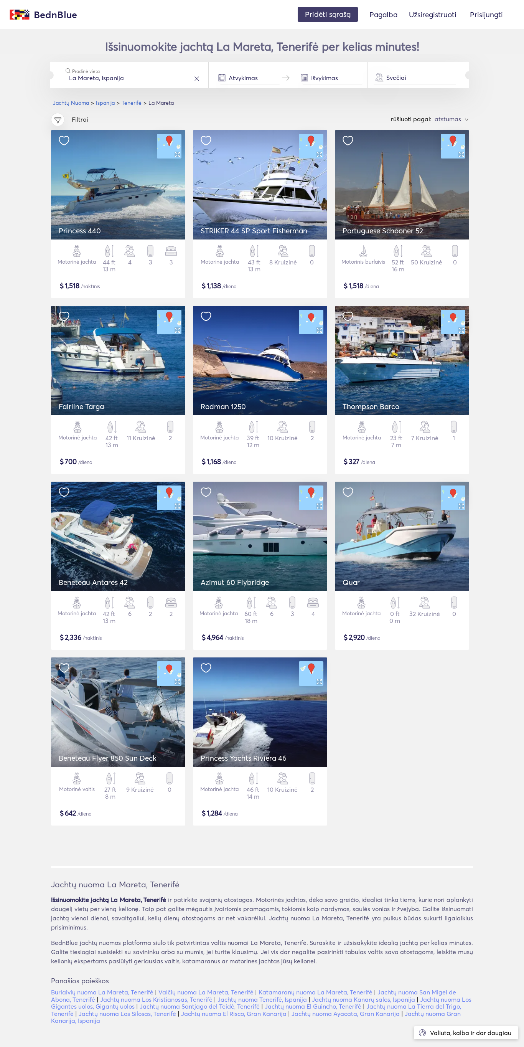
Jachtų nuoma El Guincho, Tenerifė (313, 1006)
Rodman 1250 (223, 406)
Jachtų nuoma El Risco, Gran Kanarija (234, 1013)
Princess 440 (80, 230)
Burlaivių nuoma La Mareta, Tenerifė (102, 992)
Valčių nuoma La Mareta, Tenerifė (206, 992)
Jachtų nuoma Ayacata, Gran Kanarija (346, 1013)
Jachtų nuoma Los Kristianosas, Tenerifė (156, 999)
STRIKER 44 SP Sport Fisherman (254, 230)
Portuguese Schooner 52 (383, 230)
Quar (351, 582)
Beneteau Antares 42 (93, 582)
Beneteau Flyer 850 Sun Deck (108, 758)
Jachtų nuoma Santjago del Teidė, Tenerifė (200, 1006)
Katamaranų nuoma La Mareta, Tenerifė (315, 992)
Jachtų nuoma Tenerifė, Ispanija (262, 999)
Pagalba (383, 14)
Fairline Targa (81, 406)
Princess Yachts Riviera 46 (244, 758)
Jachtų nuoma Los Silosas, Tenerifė (127, 1013)
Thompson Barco (371, 406)
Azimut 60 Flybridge (235, 582)
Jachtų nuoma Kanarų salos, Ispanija (363, 999)
